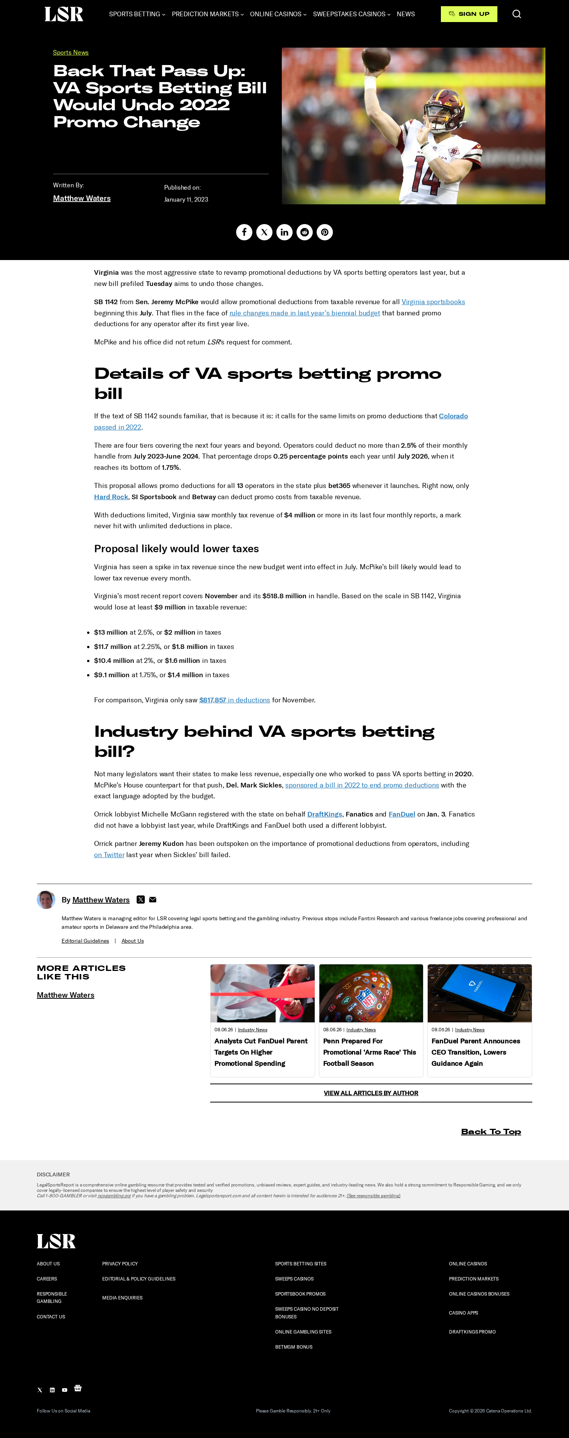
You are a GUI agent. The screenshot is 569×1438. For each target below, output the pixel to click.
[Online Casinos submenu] (305, 14)
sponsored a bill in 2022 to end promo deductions (362, 785)
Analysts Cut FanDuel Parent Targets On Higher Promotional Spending (261, 1052)
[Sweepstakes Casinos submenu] (389, 14)
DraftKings (324, 814)
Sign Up (474, 13)
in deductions (235, 700)
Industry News (252, 1029)
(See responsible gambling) (374, 1195)
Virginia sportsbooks (433, 302)
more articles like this (81, 972)
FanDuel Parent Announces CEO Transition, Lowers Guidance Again (476, 1052)
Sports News (71, 52)
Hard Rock (111, 497)
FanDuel (402, 814)
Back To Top (491, 1131)
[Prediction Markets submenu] (242, 14)
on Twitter (109, 855)
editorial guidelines (85, 941)
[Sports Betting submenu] (164, 14)
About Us (133, 941)
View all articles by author (371, 1093)
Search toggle (516, 14)
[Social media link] (244, 232)
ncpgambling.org (114, 1195)
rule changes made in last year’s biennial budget (305, 313)
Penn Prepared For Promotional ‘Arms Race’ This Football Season (369, 1052)
